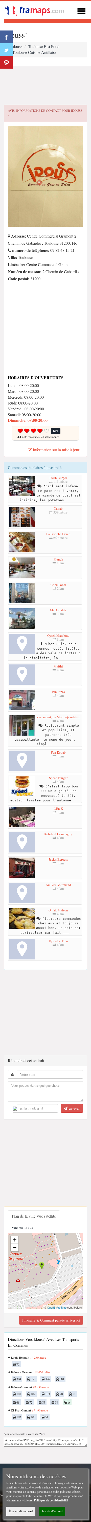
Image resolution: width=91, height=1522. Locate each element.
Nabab (58, 508)
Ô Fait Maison (58, 910)
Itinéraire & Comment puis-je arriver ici (51, 1320)
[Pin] (6, 62)
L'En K (58, 808)
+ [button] (14, 1240)
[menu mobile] (81, 10)
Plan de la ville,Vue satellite (34, 1216)
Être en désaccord (21, 1511)
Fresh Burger (58, 477)
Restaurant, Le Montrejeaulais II (58, 717)
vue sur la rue (22, 1227)
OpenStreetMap (56, 1307)
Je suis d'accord (52, 1511)
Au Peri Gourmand (58, 884)
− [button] (14, 1247)
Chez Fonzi (58, 584)
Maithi (58, 666)
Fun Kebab (58, 752)
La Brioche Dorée (58, 534)
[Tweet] (6, 49)
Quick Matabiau (58, 635)
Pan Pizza (58, 691)
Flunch (58, 559)
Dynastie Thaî (58, 941)
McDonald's (58, 610)
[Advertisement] (45, 85)
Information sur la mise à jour (55, 449)
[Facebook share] (6, 36)
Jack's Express (58, 859)
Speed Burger (58, 777)
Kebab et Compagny (58, 834)
